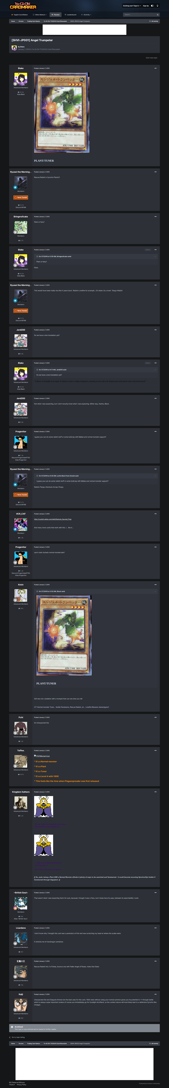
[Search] (158, 15)
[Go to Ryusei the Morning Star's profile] (20, 182)
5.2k (21, 816)
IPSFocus (22, 1082)
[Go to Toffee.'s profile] (20, 761)
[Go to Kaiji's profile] (20, 1005)
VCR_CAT (21, 514)
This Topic (149, 14)
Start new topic (151, 58)
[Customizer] (152, 5)
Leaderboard (71, 15)
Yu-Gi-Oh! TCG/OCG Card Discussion (46, 49)
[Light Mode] (157, 5)
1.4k (21, 741)
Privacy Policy (21, 1084)
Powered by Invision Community (149, 1083)
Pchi (21, 717)
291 (21, 952)
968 (21, 1018)
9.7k (21, 240)
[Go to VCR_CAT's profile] (20, 524)
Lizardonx (21, 928)
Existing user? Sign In (131, 6)
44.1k (22, 774)
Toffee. (20, 750)
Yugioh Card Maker (20, 15)
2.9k (21, 538)
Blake (22, 47)
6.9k (21, 354)
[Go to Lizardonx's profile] (20, 938)
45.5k (21, 92)
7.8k (21, 985)
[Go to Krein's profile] (20, 595)
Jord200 (21, 330)
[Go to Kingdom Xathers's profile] (20, 802)
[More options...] (155, 68)
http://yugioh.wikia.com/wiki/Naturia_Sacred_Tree (52, 519)
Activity (86, 15)
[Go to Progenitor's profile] (20, 442)
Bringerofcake (21, 216)
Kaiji (21, 994)
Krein (20, 584)
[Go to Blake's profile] (14, 48)
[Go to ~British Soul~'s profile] (20, 903)
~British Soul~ (21, 892)
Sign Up (146, 6)
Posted (42, 68)
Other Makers (40, 15)
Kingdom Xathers (21, 792)
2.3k (21, 455)
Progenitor (21, 431)
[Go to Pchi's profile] (20, 728)
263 (21, 608)
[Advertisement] (84, 30)
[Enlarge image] (61, 112)
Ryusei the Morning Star (22, 172)
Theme (11, 1084)
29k (21, 916)
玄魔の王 (21, 961)
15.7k (22, 205)
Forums (56, 15)
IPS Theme (12, 1082)
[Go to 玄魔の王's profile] (20, 972)
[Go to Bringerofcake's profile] (20, 227)
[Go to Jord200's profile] (20, 340)
